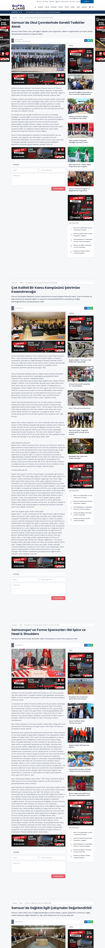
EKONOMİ (53, 7)
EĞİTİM (67, 7)
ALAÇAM (84, 7)
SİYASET (60, 7)
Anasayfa (14, 17)
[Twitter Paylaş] (88, 40)
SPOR (78, 7)
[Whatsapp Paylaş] (91, 40)
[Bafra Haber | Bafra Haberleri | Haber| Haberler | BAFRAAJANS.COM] (19, 7)
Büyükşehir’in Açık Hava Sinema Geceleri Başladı (43, 12)
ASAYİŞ (47, 7)
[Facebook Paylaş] (85, 40)
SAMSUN (21, 283)
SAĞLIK (73, 7)
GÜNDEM (40, 7)
